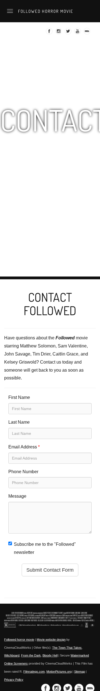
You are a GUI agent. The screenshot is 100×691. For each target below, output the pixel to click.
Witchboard (11, 655)
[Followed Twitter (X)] (69, 33)
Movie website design (51, 639)
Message (17, 496)
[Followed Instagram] (59, 33)
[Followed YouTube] (78, 33)
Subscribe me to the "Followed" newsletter (45, 548)
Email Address (24, 447)
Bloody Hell (50, 655)
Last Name (19, 422)
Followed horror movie (45, 11)
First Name (19, 397)
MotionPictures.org (59, 671)
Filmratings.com (34, 671)
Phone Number (23, 471)
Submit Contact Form (50, 570)
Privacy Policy (13, 679)
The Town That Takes (67, 647)
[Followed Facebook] (50, 33)
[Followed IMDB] (88, 33)
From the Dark (31, 655)
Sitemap (79, 671)
